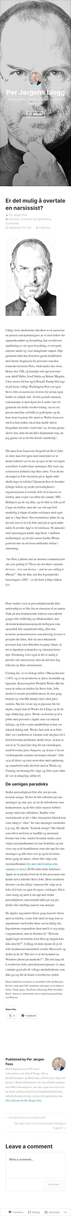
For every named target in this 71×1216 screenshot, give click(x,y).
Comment (53, 1184)
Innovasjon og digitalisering (35, 218)
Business (14, 218)
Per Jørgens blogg (35, 92)
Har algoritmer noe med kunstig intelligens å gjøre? (36, 1126)
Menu (37, 114)
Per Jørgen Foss (18, 214)
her (7, 585)
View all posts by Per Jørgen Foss (24, 1100)
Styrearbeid (12, 223)
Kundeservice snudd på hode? (25, 1118)
